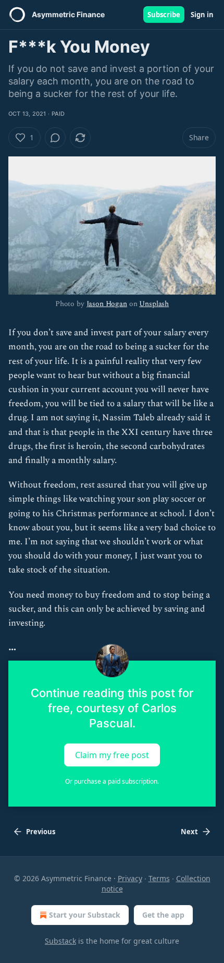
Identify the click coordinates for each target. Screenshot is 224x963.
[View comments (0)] (55, 137)
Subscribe (163, 14)
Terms (159, 878)
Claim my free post (112, 755)
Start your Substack (84, 915)
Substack (60, 941)
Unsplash (154, 303)
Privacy (130, 878)
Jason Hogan (106, 303)
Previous (40, 831)
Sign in (202, 14)
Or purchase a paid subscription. (112, 781)
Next (189, 831)
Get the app (163, 915)
